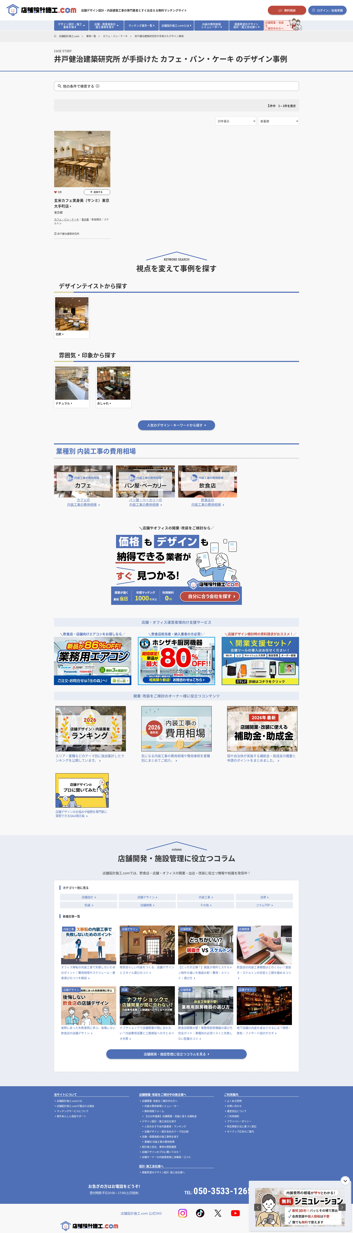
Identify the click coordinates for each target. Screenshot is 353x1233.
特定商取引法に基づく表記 (241, 1126)
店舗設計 (87, 897)
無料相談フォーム (154, 1111)
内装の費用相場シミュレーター (161, 1106)
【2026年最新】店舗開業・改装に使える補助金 (170, 1116)
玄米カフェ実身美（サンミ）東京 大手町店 (81, 203)
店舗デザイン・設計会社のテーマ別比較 (166, 1131)
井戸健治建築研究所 (68, 233)
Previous (257, 1207)
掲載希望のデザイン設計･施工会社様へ (163, 1172)
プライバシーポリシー (239, 1121)
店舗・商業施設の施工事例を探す (160, 1136)
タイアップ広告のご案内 (240, 1131)
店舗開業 (146, 905)
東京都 (85, 219)
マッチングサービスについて (73, 1111)
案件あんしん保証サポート (71, 1116)
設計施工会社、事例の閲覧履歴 (159, 1146)
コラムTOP (263, 905)
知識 (87, 905)
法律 (263, 897)
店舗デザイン (146, 897)
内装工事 (204, 897)
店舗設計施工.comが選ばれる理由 (75, 1106)
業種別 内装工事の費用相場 (159, 1141)
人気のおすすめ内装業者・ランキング (165, 1126)
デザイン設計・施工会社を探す (159, 1121)
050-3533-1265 (222, 1191)
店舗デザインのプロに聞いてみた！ (161, 1152)
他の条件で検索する (78, 86)
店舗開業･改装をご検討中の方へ (160, 1101)
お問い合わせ (234, 1106)
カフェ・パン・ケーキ (66, 219)
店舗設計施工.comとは (69, 1101)
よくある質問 (234, 1101)
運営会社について (237, 1111)
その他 (204, 905)
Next (342, 1207)
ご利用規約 (233, 1116)
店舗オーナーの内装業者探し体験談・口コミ (166, 1157)
